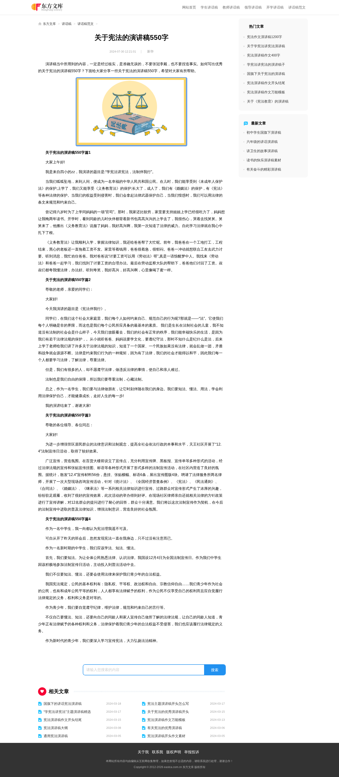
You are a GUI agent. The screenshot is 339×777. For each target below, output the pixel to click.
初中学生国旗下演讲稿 (264, 132)
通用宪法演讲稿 (56, 736)
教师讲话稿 (231, 7)
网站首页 (189, 7)
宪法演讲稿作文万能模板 (166, 720)
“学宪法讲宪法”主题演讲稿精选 (67, 712)
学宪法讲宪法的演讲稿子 (266, 64)
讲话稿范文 (297, 7)
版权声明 (173, 752)
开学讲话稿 (275, 7)
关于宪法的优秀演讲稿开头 (168, 712)
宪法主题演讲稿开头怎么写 (168, 704)
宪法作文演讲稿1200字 (264, 37)
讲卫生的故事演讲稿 (262, 151)
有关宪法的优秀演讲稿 (164, 728)
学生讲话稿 (209, 7)
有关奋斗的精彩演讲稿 (264, 169)
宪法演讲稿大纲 (56, 728)
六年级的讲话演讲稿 (262, 142)
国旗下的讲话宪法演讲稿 (63, 704)
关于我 (143, 752)
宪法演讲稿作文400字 (263, 55)
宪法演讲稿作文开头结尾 (63, 720)
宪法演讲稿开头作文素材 (166, 736)
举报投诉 (191, 752)
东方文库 (49, 24)
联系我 (157, 752)
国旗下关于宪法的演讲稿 (266, 74)
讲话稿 (66, 24)
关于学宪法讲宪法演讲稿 (266, 46)
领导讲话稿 (253, 7)
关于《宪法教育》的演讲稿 (267, 101)
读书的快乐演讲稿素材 (264, 160)
